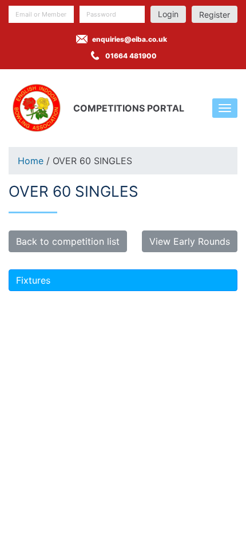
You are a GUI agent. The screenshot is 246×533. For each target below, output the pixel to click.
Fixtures (33, 280)
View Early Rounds (189, 241)
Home (30, 160)
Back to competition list (68, 241)
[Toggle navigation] (224, 108)
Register (214, 14)
